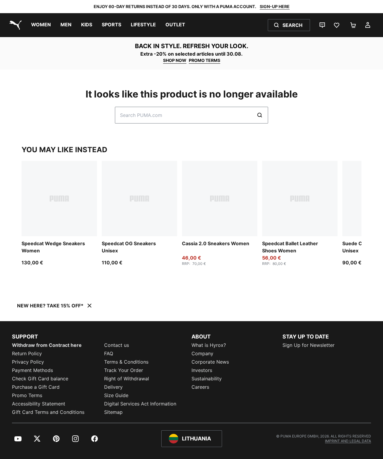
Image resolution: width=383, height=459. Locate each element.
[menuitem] (41, 25)
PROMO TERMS (204, 60)
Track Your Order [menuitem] (123, 370)
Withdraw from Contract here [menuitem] (47, 345)
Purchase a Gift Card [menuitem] (36, 387)
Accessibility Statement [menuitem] (38, 404)
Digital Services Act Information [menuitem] (140, 404)
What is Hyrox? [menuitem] (209, 345)
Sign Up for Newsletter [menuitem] (308, 345)
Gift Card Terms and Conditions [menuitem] (48, 412)
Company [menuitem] (202, 353)
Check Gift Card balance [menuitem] (40, 379)
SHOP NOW (174, 60)
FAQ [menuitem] (108, 353)
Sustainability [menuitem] (207, 379)
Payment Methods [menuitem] (32, 370)
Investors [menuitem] (202, 370)
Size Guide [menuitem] (116, 395)
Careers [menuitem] (200, 387)
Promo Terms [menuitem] (27, 395)
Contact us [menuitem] (116, 345)
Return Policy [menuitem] (27, 353)
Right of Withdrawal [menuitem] (126, 379)
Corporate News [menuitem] (210, 362)
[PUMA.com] (14, 25)
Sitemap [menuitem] (113, 412)
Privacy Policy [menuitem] (28, 362)
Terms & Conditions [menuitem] (126, 362)
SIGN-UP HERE (275, 6)
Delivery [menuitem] (113, 387)
